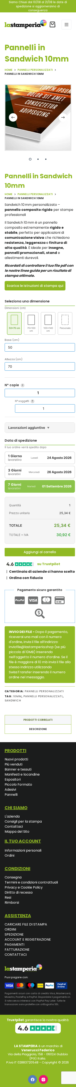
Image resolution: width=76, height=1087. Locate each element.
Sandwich (13, 700)
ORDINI (10, 929)
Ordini (9, 855)
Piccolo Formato (18, 784)
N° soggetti (24, 401)
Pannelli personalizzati (43, 696)
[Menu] (66, 24)
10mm (17, 696)
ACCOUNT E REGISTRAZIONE (28, 939)
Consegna (13, 877)
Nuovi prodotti (16, 759)
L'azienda (12, 816)
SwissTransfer (20, 672)
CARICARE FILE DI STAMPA (26, 924)
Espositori (13, 779)
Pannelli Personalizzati (44, 691)
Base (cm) (12, 340)
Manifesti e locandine (22, 774)
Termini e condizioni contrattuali (31, 882)
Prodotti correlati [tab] (38, 720)
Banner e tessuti (18, 769)
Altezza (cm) (13, 359)
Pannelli (11, 794)
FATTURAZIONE (17, 949)
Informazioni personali (23, 850)
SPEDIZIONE (14, 934)
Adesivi (10, 789)
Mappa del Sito (17, 831)
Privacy (11, 887)
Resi (8, 897)
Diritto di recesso (19, 892)
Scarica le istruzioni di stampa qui (35, 286)
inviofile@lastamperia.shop (31, 647)
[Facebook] (32, 1079)
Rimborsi (12, 902)
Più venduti (13, 764)
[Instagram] (43, 1079)
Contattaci (14, 826)
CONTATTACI (16, 954)
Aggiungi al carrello (40, 552)
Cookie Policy (32, 887)
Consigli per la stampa (23, 821)
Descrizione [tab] (38, 729)
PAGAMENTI (14, 944)
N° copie (14, 385)
